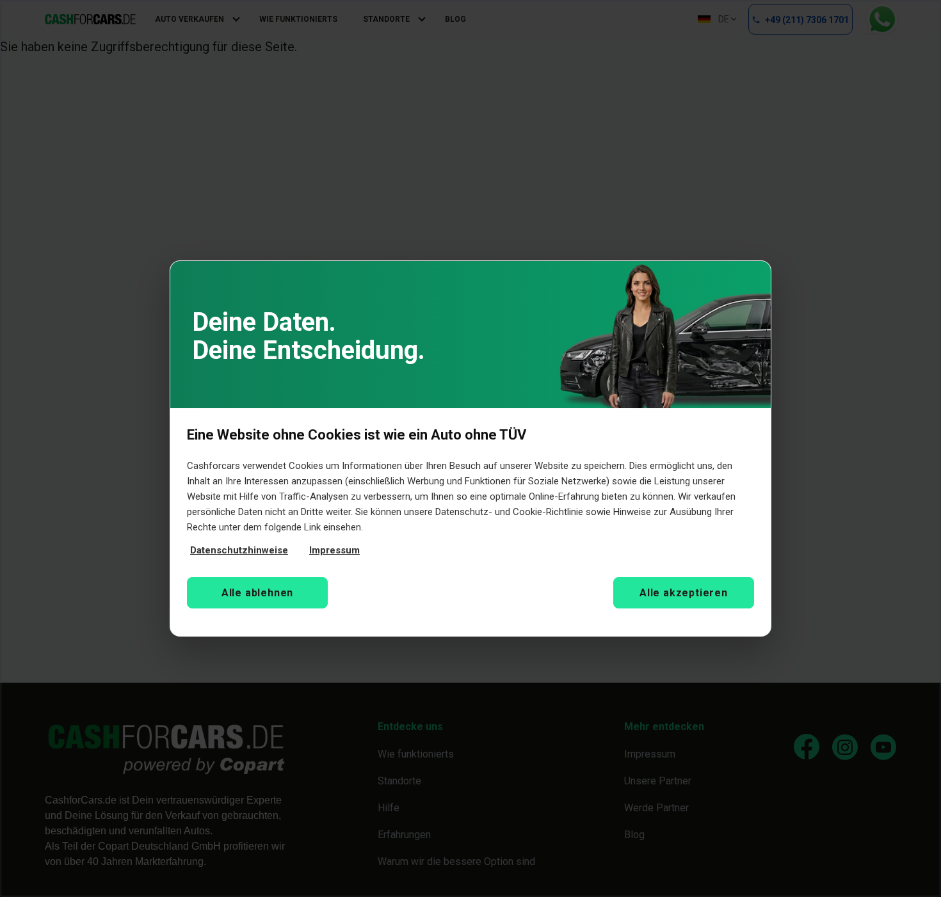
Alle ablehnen (257, 593)
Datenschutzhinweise (239, 550)
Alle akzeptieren (683, 593)
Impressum (334, 550)
